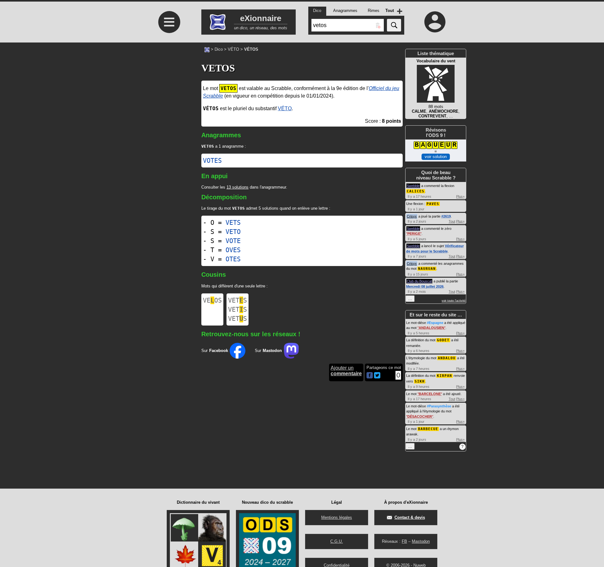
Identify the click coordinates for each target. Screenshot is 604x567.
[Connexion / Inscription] (435, 21)
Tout (452, 221)
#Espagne (435, 323)
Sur (214, 350)
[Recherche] (394, 25)
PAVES (433, 204)
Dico (219, 49)
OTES (233, 259)
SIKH (420, 381)
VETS (233, 222)
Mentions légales (336, 517)
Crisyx (412, 216)
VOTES (212, 160)
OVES (233, 250)
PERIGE (413, 233)
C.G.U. (336, 541)
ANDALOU (447, 358)
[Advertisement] (168, 151)
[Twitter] (377, 377)
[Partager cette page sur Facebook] (369, 375)
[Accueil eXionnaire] (207, 49)
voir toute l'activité (454, 300)
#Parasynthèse (439, 406)
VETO (233, 231)
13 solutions (237, 187)
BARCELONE (430, 394)
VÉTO (233, 49)
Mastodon (421, 541)
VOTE (233, 241)
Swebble (413, 186)
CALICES (415, 191)
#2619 (446, 216)
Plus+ (460, 196)
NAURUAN (427, 269)
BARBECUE (428, 429)
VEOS (212, 300)
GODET (443, 340)
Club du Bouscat (419, 281)
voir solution (436, 156)
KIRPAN (444, 376)
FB (404, 541)
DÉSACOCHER (419, 416)
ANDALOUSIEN (431, 328)
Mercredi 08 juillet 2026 (425, 286)
